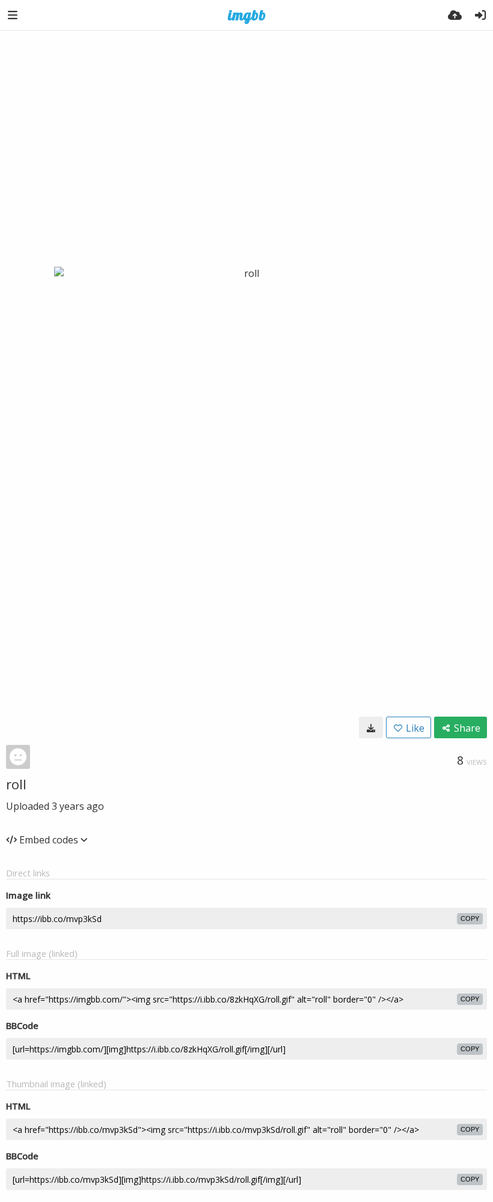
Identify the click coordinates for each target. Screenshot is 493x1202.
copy (470, 918)
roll (16, 784)
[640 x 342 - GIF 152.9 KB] (371, 727)
